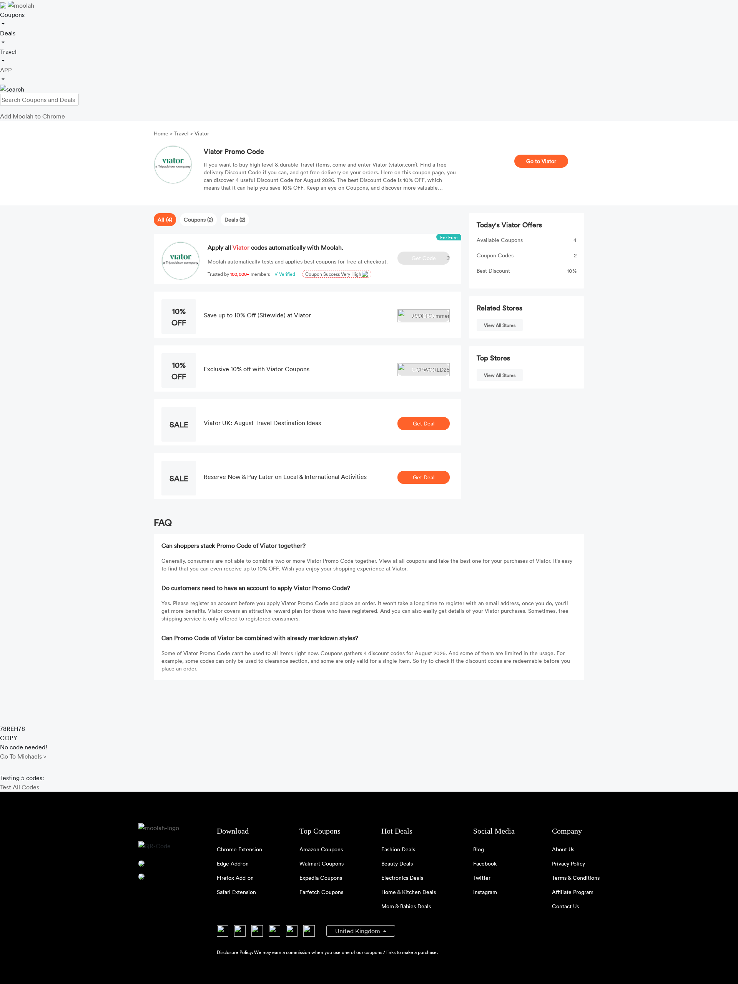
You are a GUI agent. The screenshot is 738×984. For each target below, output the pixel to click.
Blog (478, 849)
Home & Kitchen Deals (408, 892)
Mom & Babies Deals (406, 906)
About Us (563, 849)
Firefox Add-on (235, 877)
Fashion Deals (398, 849)
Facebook (485, 863)
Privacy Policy (568, 863)
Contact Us (565, 906)
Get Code (431, 258)
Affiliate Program (572, 892)
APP (6, 70)
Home (162, 133)
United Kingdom (358, 931)
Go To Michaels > (23, 756)
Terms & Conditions (576, 877)
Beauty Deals (397, 863)
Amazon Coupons (321, 849)
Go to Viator (541, 161)
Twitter (481, 877)
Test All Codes (19, 787)
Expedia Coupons (320, 877)
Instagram (485, 892)
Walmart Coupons (321, 863)
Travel (181, 133)
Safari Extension (236, 892)
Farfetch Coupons (321, 892)
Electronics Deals (402, 877)
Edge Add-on (233, 863)
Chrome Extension (239, 849)
